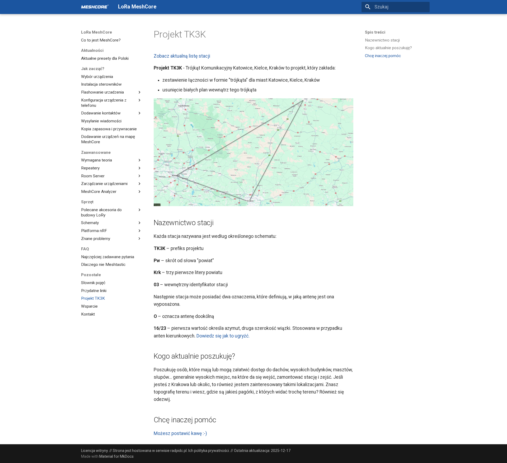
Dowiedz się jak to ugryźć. (223, 336)
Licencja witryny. (95, 450)
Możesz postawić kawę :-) (180, 433)
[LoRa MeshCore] (95, 7)
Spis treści (375, 32)
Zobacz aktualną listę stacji (182, 56)
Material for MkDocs (116, 456)
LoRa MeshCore (96, 32)
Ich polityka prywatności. (209, 450)
